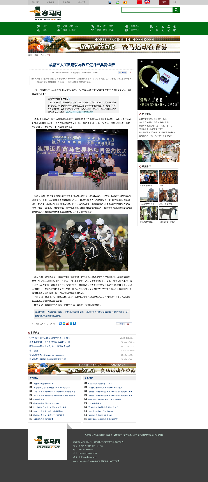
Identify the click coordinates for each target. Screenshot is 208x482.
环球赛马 (135, 26)
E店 (157, 28)
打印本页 (44, 324)
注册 (175, 2)
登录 (164, 2)
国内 (45, 26)
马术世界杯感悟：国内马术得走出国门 (154, 122)
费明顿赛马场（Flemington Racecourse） (48, 355)
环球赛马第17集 (146, 186)
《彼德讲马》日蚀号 (167, 222)
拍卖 (111, 30)
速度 (65, 26)
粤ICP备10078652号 (110, 461)
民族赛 (72, 30)
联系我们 (98, 435)
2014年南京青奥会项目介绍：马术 (153, 119)
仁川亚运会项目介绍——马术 (100, 384)
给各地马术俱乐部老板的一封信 (46, 403)
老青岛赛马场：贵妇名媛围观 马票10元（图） (51, 342)
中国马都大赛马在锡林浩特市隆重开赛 (47, 359)
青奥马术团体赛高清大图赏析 (100, 415)
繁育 (105, 30)
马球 (77, 26)
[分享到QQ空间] (64, 323)
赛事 (58, 28)
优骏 (99, 26)
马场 (99, 30)
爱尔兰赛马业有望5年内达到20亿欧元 (103, 407)
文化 (163, 28)
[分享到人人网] (74, 323)
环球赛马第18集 (146, 222)
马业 (92, 28)
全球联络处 (148, 435)
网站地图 (35, 2)
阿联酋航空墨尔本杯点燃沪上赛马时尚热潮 (49, 346)
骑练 (111, 26)
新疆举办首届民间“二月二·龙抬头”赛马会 (155, 126)
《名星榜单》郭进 (147, 204)
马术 (71, 26)
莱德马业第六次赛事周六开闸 (151, 129)
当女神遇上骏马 (94, 403)
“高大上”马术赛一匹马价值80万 (101, 411)
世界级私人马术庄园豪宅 (43, 419)
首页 (30, 55)
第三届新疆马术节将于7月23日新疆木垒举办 (157, 132)
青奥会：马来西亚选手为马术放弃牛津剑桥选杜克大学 (110, 392)
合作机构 (127, 435)
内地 (42, 55)
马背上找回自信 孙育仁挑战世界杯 (48, 411)
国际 (45, 30)
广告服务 (51, 2)
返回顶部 (35, 324)
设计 (151, 28)
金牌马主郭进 (38, 399)
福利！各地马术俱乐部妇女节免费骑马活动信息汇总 (54, 392)
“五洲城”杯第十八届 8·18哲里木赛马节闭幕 (49, 338)
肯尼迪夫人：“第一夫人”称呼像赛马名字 (155, 136)
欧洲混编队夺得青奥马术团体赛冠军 (103, 419)
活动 (168, 28)
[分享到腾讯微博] (71, 323)
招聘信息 (137, 435)
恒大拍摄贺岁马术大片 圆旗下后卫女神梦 (50, 407)
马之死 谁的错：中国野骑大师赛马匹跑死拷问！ (52, 388)
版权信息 (118, 435)
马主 (105, 26)
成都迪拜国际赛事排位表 (43, 384)
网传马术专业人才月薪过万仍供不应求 (48, 415)
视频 (126, 28)
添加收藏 (81, 2)
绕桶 (65, 30)
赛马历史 (33, 351)
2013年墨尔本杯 (165, 204)
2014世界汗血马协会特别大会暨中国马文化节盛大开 (54, 395)
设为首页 (66, 2)
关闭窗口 (52, 324)
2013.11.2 (163, 186)
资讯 (38, 28)
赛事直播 (135, 30)
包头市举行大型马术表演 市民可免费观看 (105, 399)
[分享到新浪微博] (67, 323)
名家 (174, 28)
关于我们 (89, 435)
